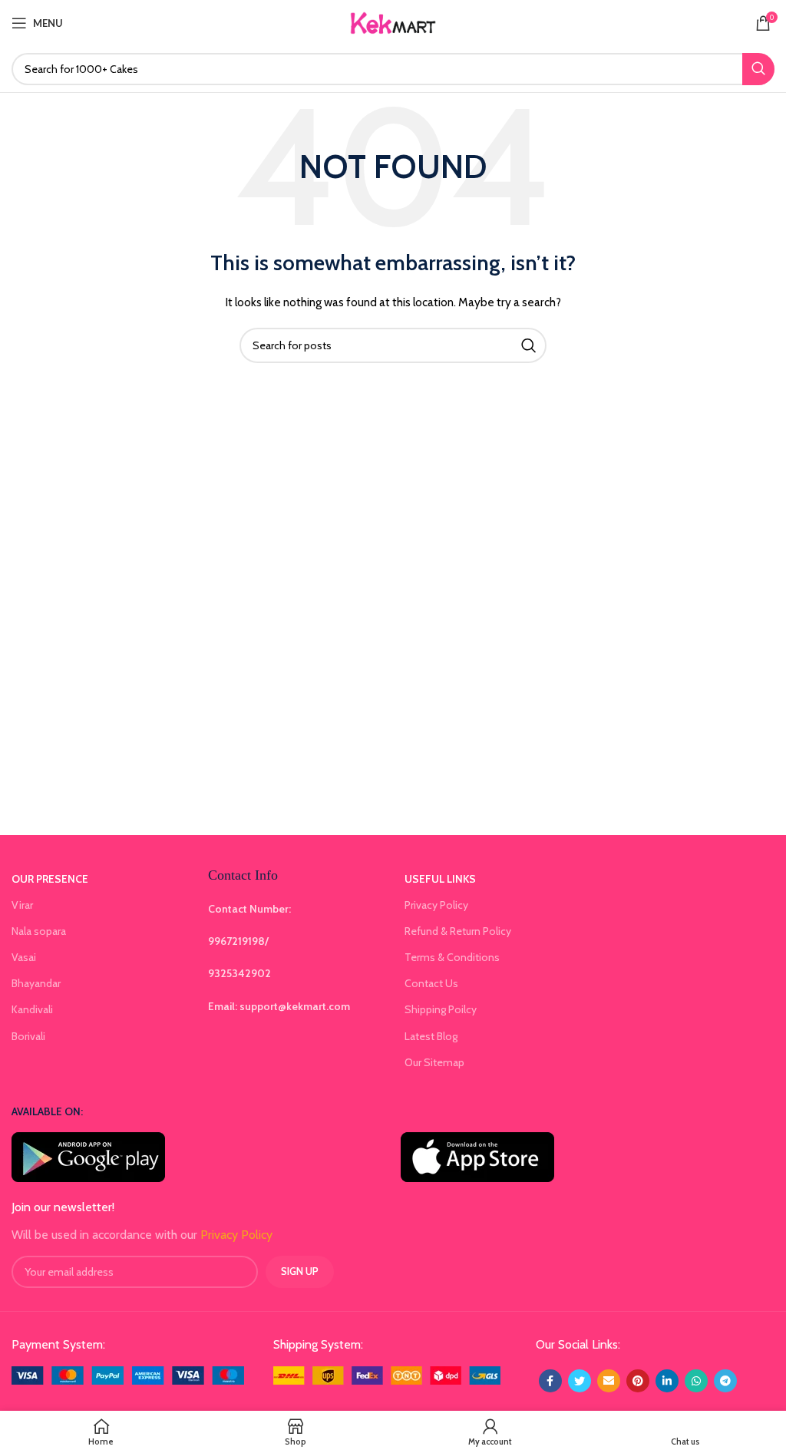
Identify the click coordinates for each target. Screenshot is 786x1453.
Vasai (24, 957)
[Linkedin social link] (667, 1380)
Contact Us (431, 983)
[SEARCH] (758, 69)
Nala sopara (39, 931)
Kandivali (32, 1009)
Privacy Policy (436, 905)
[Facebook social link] (550, 1380)
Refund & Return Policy (458, 931)
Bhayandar (36, 983)
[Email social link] (608, 1380)
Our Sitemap (434, 1062)
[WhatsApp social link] (696, 1380)
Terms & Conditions (452, 957)
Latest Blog (431, 1036)
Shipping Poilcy (441, 1009)
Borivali (28, 1036)
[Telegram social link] (725, 1380)
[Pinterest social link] (637, 1380)
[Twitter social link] (579, 1380)
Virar (22, 905)
